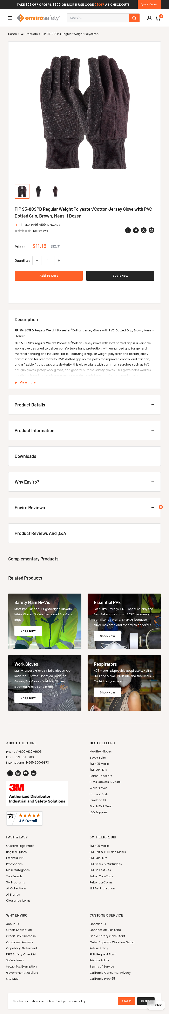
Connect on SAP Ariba (105, 930)
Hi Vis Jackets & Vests (105, 782)
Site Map (12, 979)
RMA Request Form (103, 954)
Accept (126, 1001)
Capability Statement (21, 948)
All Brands (13, 894)
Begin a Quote (16, 852)
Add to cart (49, 276)
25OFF (99, 4)
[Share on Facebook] (128, 230)
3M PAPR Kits (98, 770)
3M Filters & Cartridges (106, 864)
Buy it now (120, 276)
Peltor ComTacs (101, 876)
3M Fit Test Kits (100, 870)
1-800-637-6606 (30, 752)
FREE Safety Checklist (21, 954)
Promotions (14, 864)
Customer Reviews (19, 942)
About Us (12, 924)
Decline (146, 1001)
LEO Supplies (98, 812)
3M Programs (15, 882)
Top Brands (14, 876)
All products (29, 34)
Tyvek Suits (98, 758)
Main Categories (18, 870)
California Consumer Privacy (110, 973)
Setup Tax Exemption (21, 966)
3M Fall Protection (102, 888)
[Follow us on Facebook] (10, 773)
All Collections (16, 888)
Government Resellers (22, 973)
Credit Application (19, 930)
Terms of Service (102, 966)
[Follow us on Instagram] (18, 773)
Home (12, 34)
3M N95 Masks (99, 764)
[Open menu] (10, 18)
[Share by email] (151, 230)
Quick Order (149, 4)
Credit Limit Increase (21, 936)
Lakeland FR (98, 800)
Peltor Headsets (101, 776)
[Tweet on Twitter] (144, 230)
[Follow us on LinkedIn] (33, 773)
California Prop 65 (102, 979)
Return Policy (99, 948)
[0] (157, 18)
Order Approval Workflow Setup (112, 942)
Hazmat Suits (99, 794)
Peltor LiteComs (101, 882)
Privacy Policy (99, 960)
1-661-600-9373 (37, 762)
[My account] (149, 18)
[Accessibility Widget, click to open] (161, 507)
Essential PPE (15, 858)
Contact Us (98, 924)
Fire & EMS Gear (101, 806)
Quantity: (22, 260)
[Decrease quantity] (37, 260)
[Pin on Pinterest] (136, 230)
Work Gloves (98, 788)
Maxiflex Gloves (101, 751)
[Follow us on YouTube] (26, 773)
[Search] (134, 18)
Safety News (15, 960)
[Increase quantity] (58, 260)
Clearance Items (18, 900)
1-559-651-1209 (23, 757)
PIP (17, 225)
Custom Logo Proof (20, 846)
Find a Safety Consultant (107, 936)
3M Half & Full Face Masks (108, 852)
